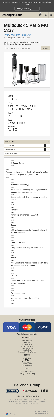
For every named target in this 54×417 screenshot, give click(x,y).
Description (10, 142)
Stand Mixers (27, 350)
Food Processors (27, 346)
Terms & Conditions (27, 372)
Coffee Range (27, 341)
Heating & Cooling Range (27, 352)
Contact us (27, 358)
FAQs (27, 360)
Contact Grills (27, 344)
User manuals (11, 154)
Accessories (25, 146)
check (45, 48)
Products (15, 35)
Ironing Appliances (27, 348)
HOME (6, 35)
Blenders (26, 35)
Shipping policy (27, 362)
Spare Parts (25, 150)
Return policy (27, 364)
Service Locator (27, 366)
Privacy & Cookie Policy (27, 374)
